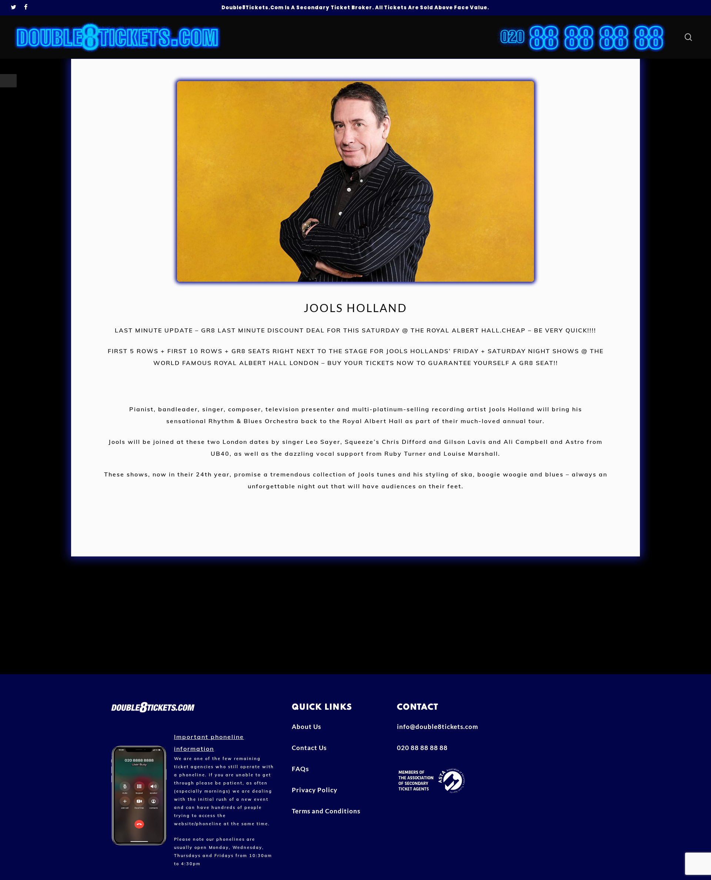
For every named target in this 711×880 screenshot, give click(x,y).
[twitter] (14, 7)
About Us (306, 726)
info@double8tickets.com (437, 726)
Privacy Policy (314, 790)
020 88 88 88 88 (422, 748)
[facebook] (26, 7)
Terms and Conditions (326, 811)
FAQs (300, 769)
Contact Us (309, 748)
